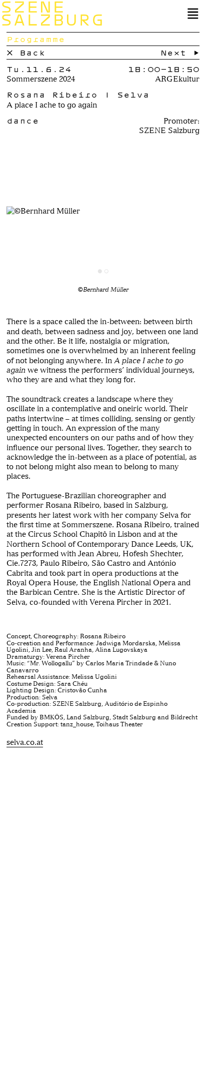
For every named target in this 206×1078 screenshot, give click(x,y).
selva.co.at (24, 742)
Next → (180, 52)
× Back (26, 52)
